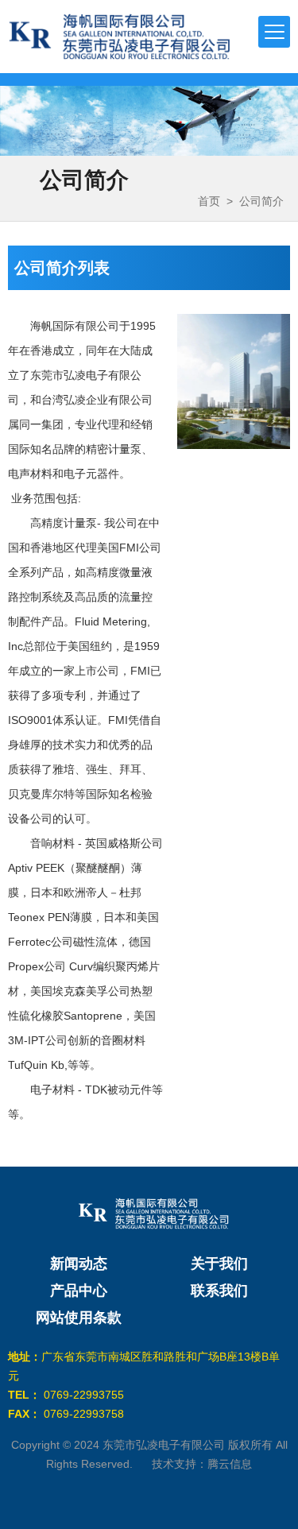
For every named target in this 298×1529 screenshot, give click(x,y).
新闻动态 (78, 1264)
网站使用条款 (79, 1318)
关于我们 (219, 1264)
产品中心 (78, 1291)
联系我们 (219, 1291)
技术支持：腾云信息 (202, 1463)
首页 (209, 201)
